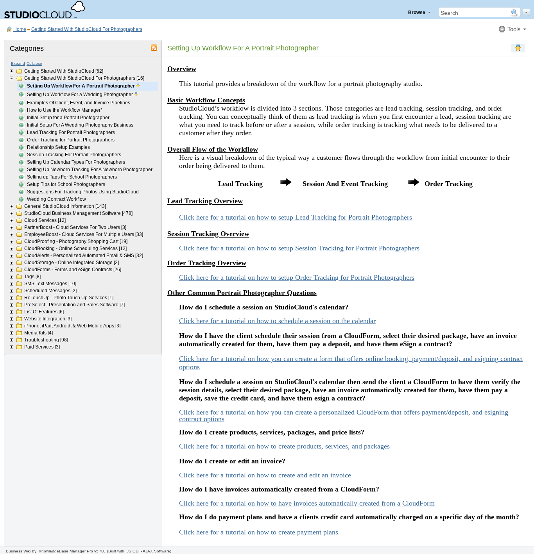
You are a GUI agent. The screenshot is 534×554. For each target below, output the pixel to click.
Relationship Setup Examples (58, 147)
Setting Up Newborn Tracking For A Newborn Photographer (89, 169)
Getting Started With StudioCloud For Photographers (86, 29)
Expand (18, 63)
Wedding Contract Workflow (56, 199)
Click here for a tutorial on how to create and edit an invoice (265, 475)
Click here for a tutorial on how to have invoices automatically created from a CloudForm (307, 503)
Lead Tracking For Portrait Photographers (71, 132)
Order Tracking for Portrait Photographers (71, 140)
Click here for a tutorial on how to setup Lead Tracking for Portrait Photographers (295, 217)
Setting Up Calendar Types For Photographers (76, 162)
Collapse (34, 63)
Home (19, 29)
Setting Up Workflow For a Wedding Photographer (80, 94)
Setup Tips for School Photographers (66, 184)
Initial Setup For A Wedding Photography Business (80, 125)
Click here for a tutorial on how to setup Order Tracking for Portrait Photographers (296, 277)
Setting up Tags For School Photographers (72, 177)
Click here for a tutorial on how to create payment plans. (259, 532)
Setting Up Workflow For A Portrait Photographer (81, 86)
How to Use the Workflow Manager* (64, 110)
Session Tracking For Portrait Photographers (74, 154)
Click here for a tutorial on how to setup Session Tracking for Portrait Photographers (299, 248)
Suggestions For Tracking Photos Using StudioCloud (83, 192)
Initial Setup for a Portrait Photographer (68, 117)
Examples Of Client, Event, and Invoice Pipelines (78, 102)
